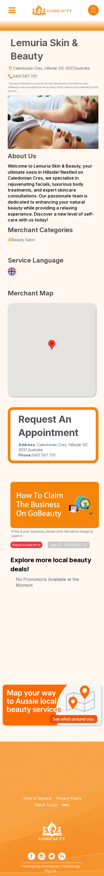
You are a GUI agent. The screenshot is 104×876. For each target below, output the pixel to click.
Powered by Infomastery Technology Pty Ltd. (50, 868)
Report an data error (26, 545)
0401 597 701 (25, 76)
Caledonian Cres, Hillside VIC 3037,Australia (51, 68)
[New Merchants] (65, 805)
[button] (51, 345)
